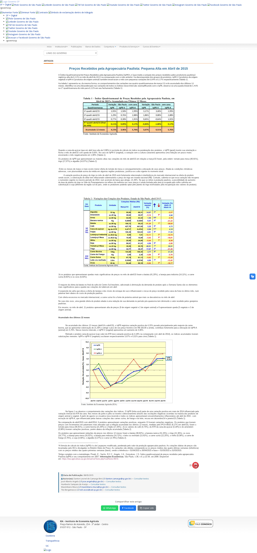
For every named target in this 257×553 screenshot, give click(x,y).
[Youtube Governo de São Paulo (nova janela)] (123, 4)
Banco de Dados (93, 46)
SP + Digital (5, 4)
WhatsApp (111, 508)
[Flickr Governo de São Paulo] (21, 18)
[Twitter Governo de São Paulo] (21, 27)
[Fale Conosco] (200, 523)
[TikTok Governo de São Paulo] (21, 24)
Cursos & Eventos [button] (151, 46)
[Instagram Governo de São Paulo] (189, 4)
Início (49, 46)
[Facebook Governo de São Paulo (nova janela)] (224, 4)
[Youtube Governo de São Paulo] (22, 31)
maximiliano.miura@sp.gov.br (94, 487)
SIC (47, 545)
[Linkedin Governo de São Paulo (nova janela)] (58, 4)
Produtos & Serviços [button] (129, 46)
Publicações (76, 46)
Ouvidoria (50, 535)
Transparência (52, 540)
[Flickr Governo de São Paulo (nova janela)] (26, 4)
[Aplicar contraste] (42, 12)
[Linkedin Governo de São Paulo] (22, 21)
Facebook (129, 508)
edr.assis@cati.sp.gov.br (91, 489)
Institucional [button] (60, 46)
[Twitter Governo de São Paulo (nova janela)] (156, 4)
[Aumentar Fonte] (9, 12)
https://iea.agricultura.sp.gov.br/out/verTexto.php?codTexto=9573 (90, 459)
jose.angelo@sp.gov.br (92, 481)
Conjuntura (109, 46)
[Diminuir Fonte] (27, 12)
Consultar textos (141, 478)
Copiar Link (148, 508)
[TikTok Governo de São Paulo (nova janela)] (90, 4)
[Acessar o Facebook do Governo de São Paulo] (28, 37)
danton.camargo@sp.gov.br (118, 478)
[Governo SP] (9, 1)
